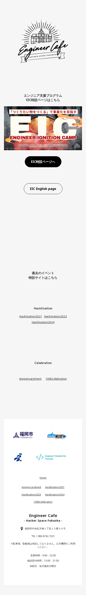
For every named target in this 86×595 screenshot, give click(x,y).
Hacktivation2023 (55, 316)
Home (43, 477)
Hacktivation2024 (43, 322)
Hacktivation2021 (30, 316)
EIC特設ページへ (43, 161)
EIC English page (43, 189)
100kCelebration (56, 379)
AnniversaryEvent (30, 379)
